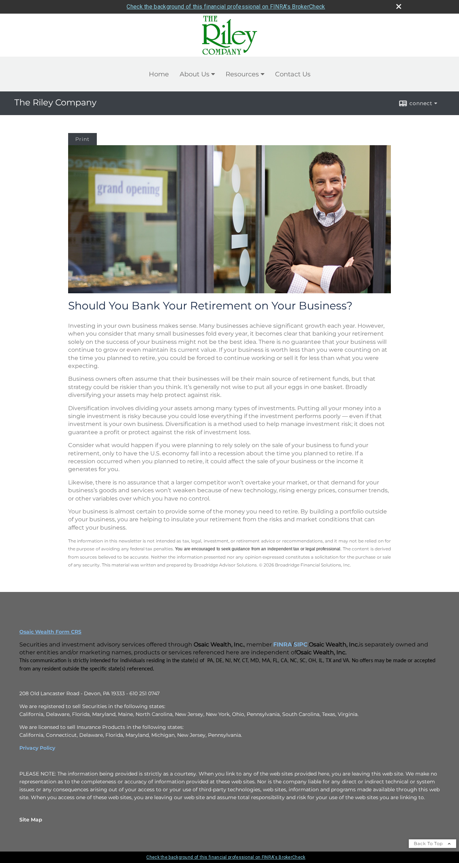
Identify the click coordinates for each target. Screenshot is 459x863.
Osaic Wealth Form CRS (50, 632)
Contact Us (293, 74)
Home (159, 74)
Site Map (30, 819)
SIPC (301, 644)
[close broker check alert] (399, 6)
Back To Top (429, 843)
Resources (242, 74)
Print (82, 139)
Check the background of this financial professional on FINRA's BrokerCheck (226, 6)
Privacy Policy (37, 748)
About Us (194, 74)
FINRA (282, 644)
